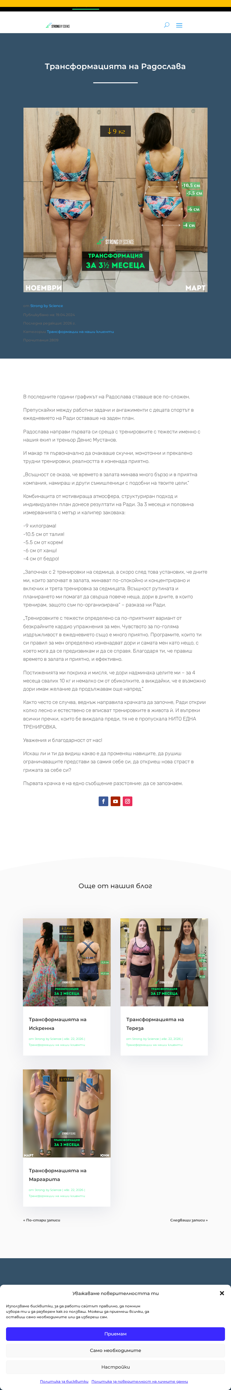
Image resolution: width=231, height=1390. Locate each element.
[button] (222, 1293)
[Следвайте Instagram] (127, 801)
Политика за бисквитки (64, 1381)
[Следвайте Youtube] (115, 801)
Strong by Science (46, 305)
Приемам (115, 1334)
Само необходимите (115, 1350)
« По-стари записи (41, 1220)
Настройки (115, 1367)
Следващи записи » (189, 1220)
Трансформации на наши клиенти (80, 331)
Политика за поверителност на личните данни (139, 1381)
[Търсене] (166, 25)
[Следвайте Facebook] (103, 801)
